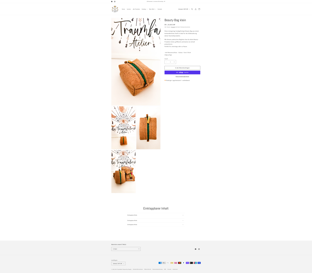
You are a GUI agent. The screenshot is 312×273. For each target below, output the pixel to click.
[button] (144, 9)
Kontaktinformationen (138, 269)
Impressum (175, 269)
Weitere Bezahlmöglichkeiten (182, 76)
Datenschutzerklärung (157, 269)
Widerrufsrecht (147, 269)
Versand (173, 27)
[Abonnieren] (138, 249)
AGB (165, 269)
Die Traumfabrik (118, 269)
